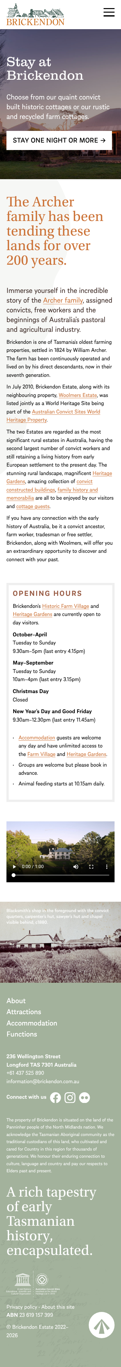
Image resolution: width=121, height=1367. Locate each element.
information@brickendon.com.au (42, 1081)
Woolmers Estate (78, 395)
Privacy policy (21, 1306)
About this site (58, 1306)
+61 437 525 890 (25, 1073)
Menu (109, 12)
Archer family (63, 300)
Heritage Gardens (32, 614)
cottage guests (32, 506)
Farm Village (41, 754)
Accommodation (36, 737)
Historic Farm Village (65, 606)
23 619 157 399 (36, 1315)
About (16, 1000)
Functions (21, 1033)
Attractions (23, 1011)
